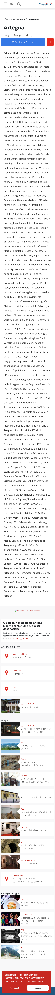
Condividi (24, 42)
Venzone (24, 809)
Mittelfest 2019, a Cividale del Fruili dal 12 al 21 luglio (35, 919)
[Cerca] (19, 4)
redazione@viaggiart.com (18, 638)
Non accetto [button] (15, 988)
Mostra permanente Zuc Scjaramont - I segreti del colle (27, 880)
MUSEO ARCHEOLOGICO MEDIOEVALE (33, 847)
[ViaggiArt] (12, 3)
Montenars (17, 670)
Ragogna (24, 930)
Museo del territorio (30, 863)
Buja (14, 687)
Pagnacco (24, 827)
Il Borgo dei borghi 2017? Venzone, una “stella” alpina (34, 952)
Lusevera (24, 794)
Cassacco (24, 776)
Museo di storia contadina (33, 830)
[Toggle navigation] (5, 4)
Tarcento (24, 759)
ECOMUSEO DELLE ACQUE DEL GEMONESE (36, 747)
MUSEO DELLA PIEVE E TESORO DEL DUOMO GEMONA (36, 730)
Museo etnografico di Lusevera (36, 796)
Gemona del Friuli (27, 704)
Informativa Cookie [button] (34, 981)
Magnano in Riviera (20, 654)
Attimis (23, 842)
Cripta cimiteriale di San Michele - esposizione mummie (36, 814)
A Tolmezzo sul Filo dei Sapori (35, 902)
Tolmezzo (24, 899)
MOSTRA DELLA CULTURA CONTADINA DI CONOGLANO (35, 780)
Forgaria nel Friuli (19, 875)
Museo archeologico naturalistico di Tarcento (32, 764)
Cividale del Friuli (27, 914)
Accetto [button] (38, 988)
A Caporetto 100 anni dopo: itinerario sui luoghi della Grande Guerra (36, 935)
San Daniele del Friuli (28, 860)
